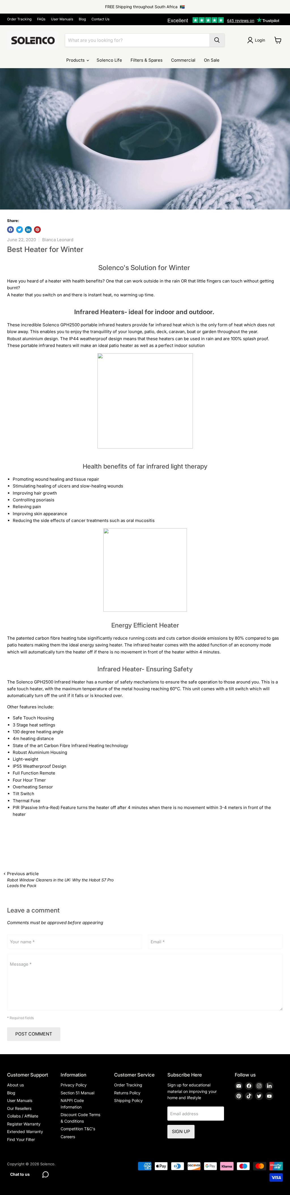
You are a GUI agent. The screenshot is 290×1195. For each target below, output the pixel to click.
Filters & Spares (147, 60)
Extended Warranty (25, 1131)
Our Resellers (19, 1108)
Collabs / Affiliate (22, 1116)
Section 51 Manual (77, 1092)
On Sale (211, 60)
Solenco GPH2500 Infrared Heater (50, 682)
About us (15, 1084)
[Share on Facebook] (10, 229)
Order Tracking (19, 19)
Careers (68, 1136)
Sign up (181, 1131)
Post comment (33, 1034)
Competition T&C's (78, 1128)
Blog (82, 19)
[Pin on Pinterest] (37, 229)
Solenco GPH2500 (61, 324)
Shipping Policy (128, 1100)
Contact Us (100, 19)
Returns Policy (127, 1092)
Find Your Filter (21, 1139)
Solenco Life (109, 60)
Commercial (183, 60)
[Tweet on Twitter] (19, 229)
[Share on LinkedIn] (28, 229)
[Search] (217, 40)
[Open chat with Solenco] (45, 1174)
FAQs (41, 19)
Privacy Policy (74, 1084)
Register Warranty (23, 1123)
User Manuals (62, 19)
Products (76, 60)
